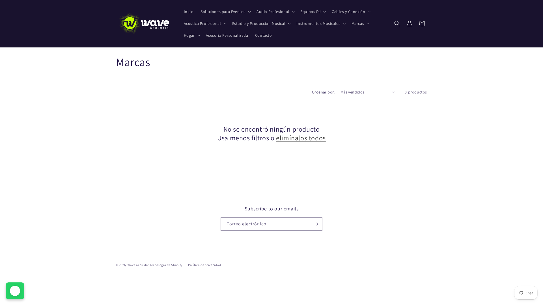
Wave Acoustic (138, 265)
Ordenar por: (323, 92)
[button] (225, 12)
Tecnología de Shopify (166, 265)
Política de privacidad (204, 265)
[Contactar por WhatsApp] (15, 290)
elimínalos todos (301, 138)
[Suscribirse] (316, 224)
